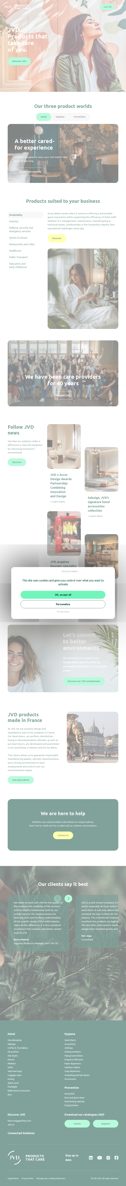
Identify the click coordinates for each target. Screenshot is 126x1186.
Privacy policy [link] (63, 612)
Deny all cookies (69, 571)
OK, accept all (63, 594)
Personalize (63, 604)
